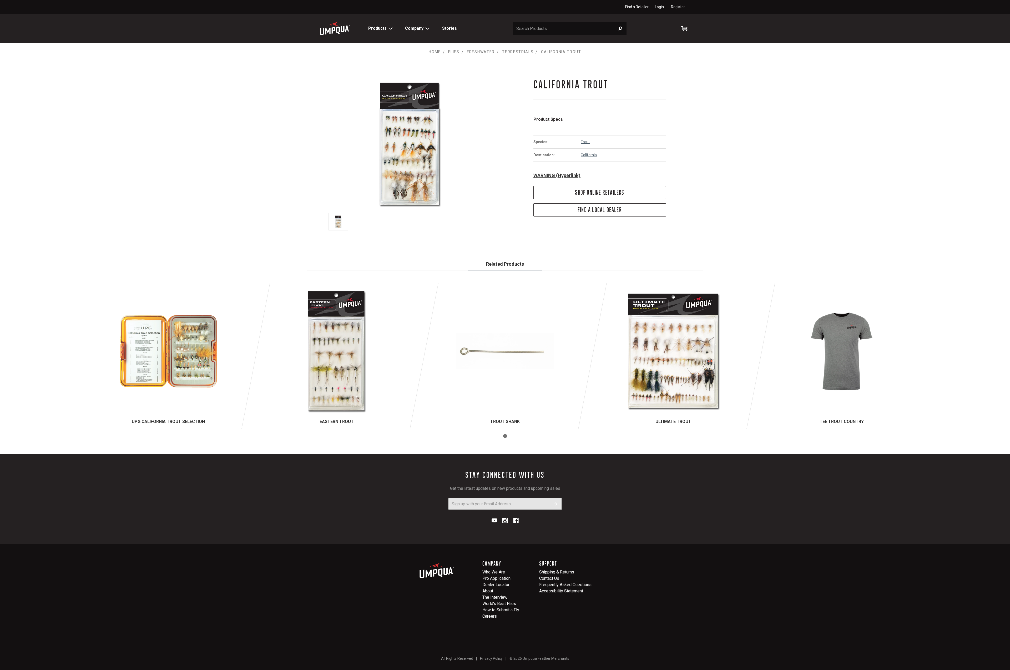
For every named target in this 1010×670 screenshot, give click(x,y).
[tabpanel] (168, 356)
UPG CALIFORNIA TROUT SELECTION (168, 421)
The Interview (494, 597)
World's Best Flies (499, 603)
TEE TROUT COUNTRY (842, 421)
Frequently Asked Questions (565, 584)
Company (414, 28)
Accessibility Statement (561, 590)
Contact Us (549, 578)
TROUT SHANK (505, 421)
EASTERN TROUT (337, 421)
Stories (449, 28)
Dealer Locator (495, 584)
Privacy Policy (491, 658)
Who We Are (493, 572)
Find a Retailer (637, 7)
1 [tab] (505, 436)
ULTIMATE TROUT (673, 421)
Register (678, 7)
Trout (585, 142)
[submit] (556, 504)
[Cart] (685, 28)
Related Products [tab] (505, 264)
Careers (489, 616)
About (487, 590)
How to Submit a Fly (500, 609)
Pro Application (496, 578)
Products (377, 28)
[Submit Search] (620, 28)
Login (659, 7)
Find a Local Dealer (600, 210)
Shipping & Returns (556, 572)
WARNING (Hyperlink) (556, 175)
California (589, 155)
